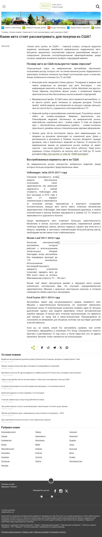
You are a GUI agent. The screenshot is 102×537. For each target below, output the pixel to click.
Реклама (4, 465)
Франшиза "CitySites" (9, 487)
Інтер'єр (38, 453)
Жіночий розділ (7, 449)
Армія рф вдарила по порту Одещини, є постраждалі (22, 393)
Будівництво (6, 440)
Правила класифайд (41, 532)
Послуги (38, 457)
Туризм (4, 436)
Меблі (37, 445)
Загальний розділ (8, 432)
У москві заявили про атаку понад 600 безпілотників (22, 400)
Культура (73, 449)
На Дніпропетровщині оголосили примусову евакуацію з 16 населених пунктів (33, 386)
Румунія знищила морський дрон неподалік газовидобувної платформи (30, 366)
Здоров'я (73, 432)
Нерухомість (40, 436)
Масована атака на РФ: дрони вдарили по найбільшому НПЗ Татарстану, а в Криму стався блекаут (41, 373)
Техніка (38, 432)
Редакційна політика (58, 532)
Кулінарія (5, 457)
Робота (38, 461)
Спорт (71, 445)
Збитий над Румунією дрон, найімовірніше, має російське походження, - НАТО (32, 413)
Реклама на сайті (7, 484)
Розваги (72, 440)
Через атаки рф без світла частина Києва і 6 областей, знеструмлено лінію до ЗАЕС (35, 379)
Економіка (5, 453)
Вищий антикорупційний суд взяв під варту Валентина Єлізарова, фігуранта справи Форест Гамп (40, 359)
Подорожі (5, 461)
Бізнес (4, 445)
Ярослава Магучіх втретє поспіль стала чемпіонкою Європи (26, 420)
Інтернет (38, 449)
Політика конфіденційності (11, 532)
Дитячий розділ (75, 461)
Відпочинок (40, 440)
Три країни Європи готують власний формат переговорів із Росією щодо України (34, 406)
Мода (71, 453)
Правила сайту (27, 532)
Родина (72, 457)
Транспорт (73, 436)
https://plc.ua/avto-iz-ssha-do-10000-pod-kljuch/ (65, 154)
